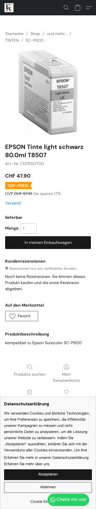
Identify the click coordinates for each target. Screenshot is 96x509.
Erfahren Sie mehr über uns (26, 464)
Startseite (14, 33)
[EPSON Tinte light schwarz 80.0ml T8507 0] (48, 92)
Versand (13, 203)
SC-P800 (35, 40)
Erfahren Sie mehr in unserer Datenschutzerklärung (46, 458)
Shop (35, 33)
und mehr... (57, 33)
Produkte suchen (29, 374)
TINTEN (12, 40)
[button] (9, 7)
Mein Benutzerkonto (66, 377)
